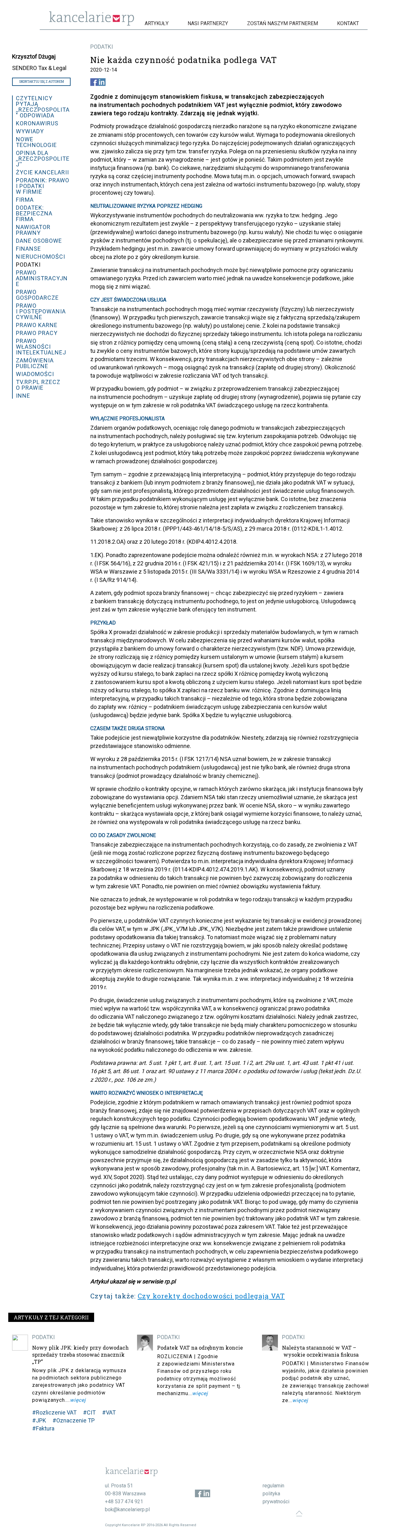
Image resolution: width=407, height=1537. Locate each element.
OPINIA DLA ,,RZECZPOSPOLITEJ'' (43, 159)
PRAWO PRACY (37, 333)
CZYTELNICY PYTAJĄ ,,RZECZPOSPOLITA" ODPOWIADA (43, 107)
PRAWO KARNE (37, 325)
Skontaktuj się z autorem (41, 82)
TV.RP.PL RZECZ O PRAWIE (38, 385)
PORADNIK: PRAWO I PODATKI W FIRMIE (42, 186)
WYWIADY (30, 131)
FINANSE (28, 248)
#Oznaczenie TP (73, 1420)
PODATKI (101, 46)
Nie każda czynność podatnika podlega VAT (183, 59)
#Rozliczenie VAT (54, 1412)
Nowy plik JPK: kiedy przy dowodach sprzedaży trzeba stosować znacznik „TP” (80, 1354)
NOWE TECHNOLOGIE (36, 142)
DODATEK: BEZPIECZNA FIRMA (34, 213)
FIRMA (25, 199)
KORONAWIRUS (37, 123)
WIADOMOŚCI (35, 374)
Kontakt (348, 23)
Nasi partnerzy (208, 23)
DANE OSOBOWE (39, 240)
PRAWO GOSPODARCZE (37, 295)
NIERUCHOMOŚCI (40, 256)
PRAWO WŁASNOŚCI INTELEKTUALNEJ (41, 347)
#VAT (109, 1412)
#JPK (39, 1420)
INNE (23, 395)
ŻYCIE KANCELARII (42, 172)
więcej (78, 1400)
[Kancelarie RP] (91, 24)
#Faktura (43, 1428)
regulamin (273, 1486)
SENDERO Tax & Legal (39, 68)
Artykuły (157, 23)
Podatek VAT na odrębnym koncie (200, 1347)
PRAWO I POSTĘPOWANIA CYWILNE (41, 311)
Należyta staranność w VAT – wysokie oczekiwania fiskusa (320, 1351)
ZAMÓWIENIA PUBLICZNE (35, 363)
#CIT (89, 1412)
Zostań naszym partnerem (282, 23)
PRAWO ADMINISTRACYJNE (42, 278)
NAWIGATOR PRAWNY (33, 230)
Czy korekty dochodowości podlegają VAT (211, 1295)
